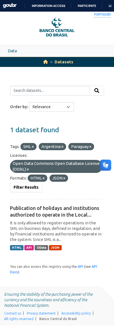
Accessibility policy (76, 313)
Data (12, 50)
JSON (55, 247)
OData (41, 247)
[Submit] (97, 91)
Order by (18, 107)
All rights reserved (18, 319)
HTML (16, 247)
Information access (48, 6)
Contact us (12, 313)
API (29, 247)
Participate (87, 6)
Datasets (64, 61)
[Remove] (33, 147)
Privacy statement (41, 313)
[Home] (45, 61)
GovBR (10, 5)
